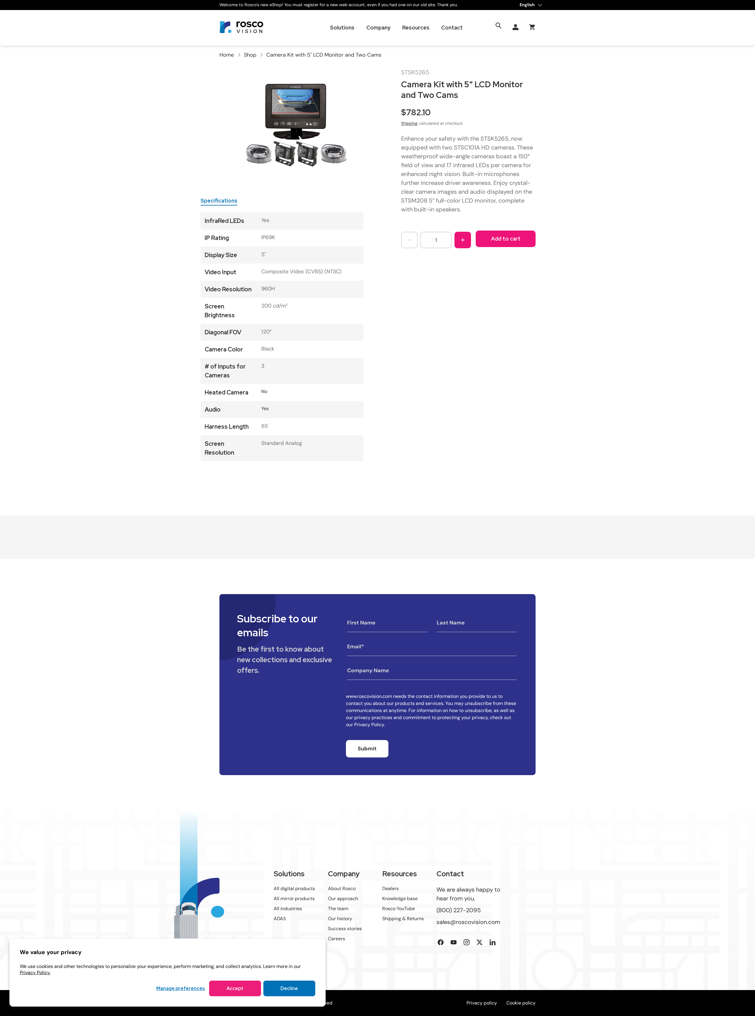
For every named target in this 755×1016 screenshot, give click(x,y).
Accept (234, 988)
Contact (452, 27)
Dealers (390, 888)
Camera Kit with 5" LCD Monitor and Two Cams (323, 54)
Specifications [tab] (219, 200)
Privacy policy (482, 1003)
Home (226, 54)
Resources (415, 27)
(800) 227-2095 (458, 910)
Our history (340, 918)
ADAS (280, 918)
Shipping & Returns (403, 918)
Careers (336, 939)
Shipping (409, 123)
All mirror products (294, 898)
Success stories (345, 928)
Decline (289, 988)
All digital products (294, 888)
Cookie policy (521, 1003)
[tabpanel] (282, 336)
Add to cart (506, 238)
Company (378, 27)
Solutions (342, 27)
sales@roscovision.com (468, 922)
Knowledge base (400, 898)
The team (338, 908)
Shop (250, 54)
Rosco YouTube (398, 908)
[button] (532, 27)
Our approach (343, 898)
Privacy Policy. (35, 972)
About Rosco (342, 888)
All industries (288, 908)
